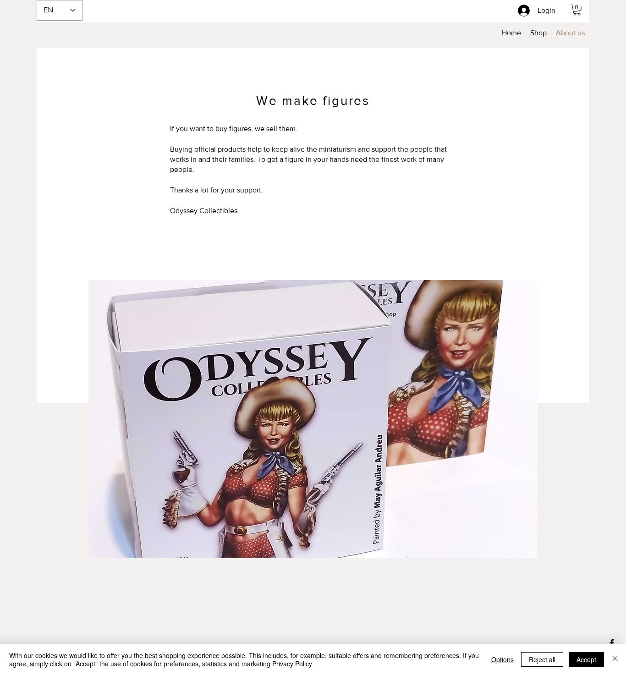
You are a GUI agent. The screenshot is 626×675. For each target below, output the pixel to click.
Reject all (542, 659)
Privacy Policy (292, 663)
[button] (577, 10)
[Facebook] (612, 643)
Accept (586, 659)
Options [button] (502, 659)
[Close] (615, 659)
